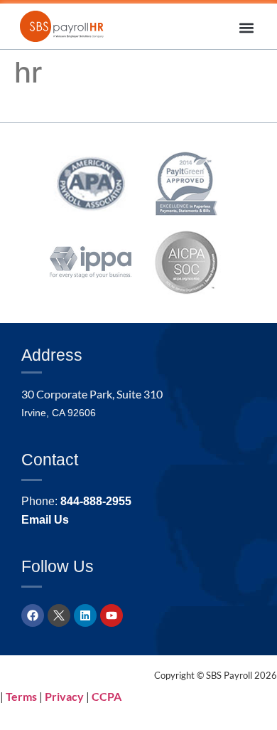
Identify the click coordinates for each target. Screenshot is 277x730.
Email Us (45, 520)
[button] (246, 27)
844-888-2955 (95, 501)
